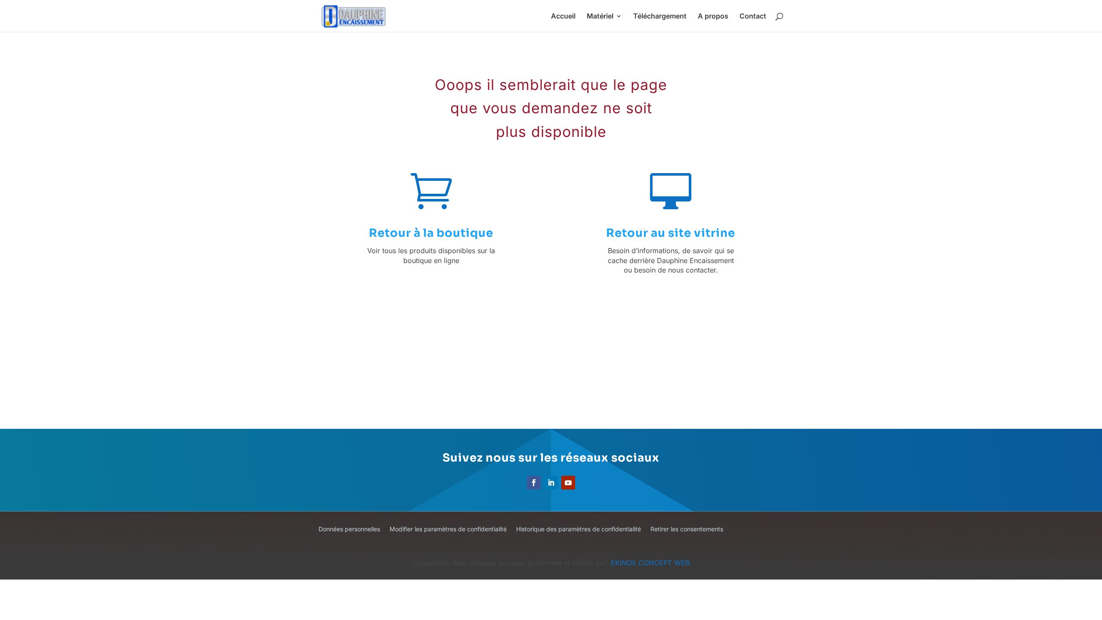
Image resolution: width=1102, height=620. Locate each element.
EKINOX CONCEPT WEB (650, 562)
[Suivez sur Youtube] (568, 483)
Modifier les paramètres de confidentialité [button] (448, 529)
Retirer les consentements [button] (686, 529)
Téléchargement (660, 16)
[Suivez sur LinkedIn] (551, 483)
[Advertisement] (563, 357)
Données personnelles (349, 529)
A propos (713, 16)
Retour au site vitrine (670, 233)
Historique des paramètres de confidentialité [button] (578, 529)
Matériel (600, 16)
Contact (753, 16)
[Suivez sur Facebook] (534, 483)
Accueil (563, 16)
